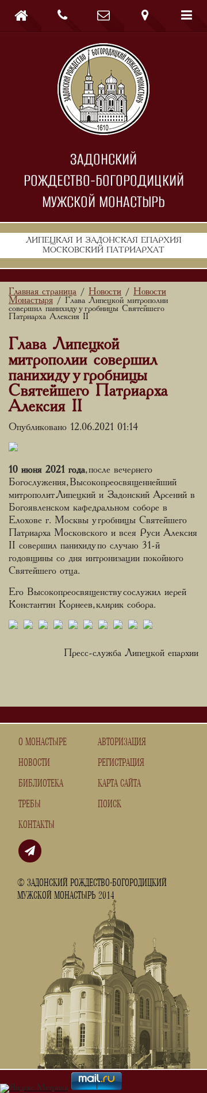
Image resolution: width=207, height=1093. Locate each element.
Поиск (109, 804)
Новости (34, 763)
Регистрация (121, 763)
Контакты (36, 825)
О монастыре (42, 742)
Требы (29, 804)
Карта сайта (119, 783)
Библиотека (40, 783)
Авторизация (122, 742)
